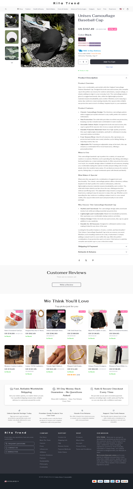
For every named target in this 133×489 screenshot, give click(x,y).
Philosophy (44, 464)
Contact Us (62, 437)
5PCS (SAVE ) (83, 45)
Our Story (43, 437)
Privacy (61, 477)
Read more (112, 9)
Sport (99, 9)
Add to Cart (109, 62)
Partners (43, 458)
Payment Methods (64, 449)
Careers (42, 443)
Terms (57, 477)
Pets (104, 9)
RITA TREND (101, 437)
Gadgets (91, 9)
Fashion (28, 9)
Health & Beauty (38, 9)
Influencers (44, 449)
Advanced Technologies (78, 9)
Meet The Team (45, 440)
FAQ (59, 443)
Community (44, 467)
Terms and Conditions (83, 449)
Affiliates (43, 452)
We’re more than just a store (107, 455)
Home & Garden (63, 9)
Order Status (62, 452)
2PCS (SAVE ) (83, 43)
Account (79, 443)
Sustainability (44, 461)
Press (42, 446)
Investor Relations (46, 455)
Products (79, 437)
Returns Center (63, 446)
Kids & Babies (50, 9)
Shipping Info (62, 440)
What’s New (80, 440)
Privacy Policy (81, 446)
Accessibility (68, 477)
